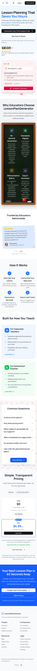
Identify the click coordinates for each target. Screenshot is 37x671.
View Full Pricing (17, 551)
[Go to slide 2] (15, 253)
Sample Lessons (7, 631)
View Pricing (18, 597)
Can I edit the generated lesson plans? (17, 452)
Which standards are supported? (17, 439)
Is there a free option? (13, 419)
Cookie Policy (24, 644)
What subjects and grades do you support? (16, 432)
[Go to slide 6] (22, 253)
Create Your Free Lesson (17, 592)
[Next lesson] (32, 64)
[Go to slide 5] (21, 253)
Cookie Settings (25, 647)
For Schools (23, 631)
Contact (4, 647)
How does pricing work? (13, 425)
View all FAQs (17, 462)
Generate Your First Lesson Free (17, 31)
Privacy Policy (24, 642)
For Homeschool (25, 628)
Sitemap (22, 649)
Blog (3, 639)
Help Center (5, 642)
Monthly (11, 494)
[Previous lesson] (29, 64)
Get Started (30, 3)
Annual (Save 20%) (23, 494)
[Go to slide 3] (17, 253)
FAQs (3, 644)
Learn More (9, 356)
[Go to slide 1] (14, 253)
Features (4, 625)
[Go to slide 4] (19, 253)
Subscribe (18, 535)
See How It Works (18, 36)
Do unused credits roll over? (15, 445)
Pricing (4, 628)
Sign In (20, 3)
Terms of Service (25, 639)
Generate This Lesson (20, 90)
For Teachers (24, 625)
